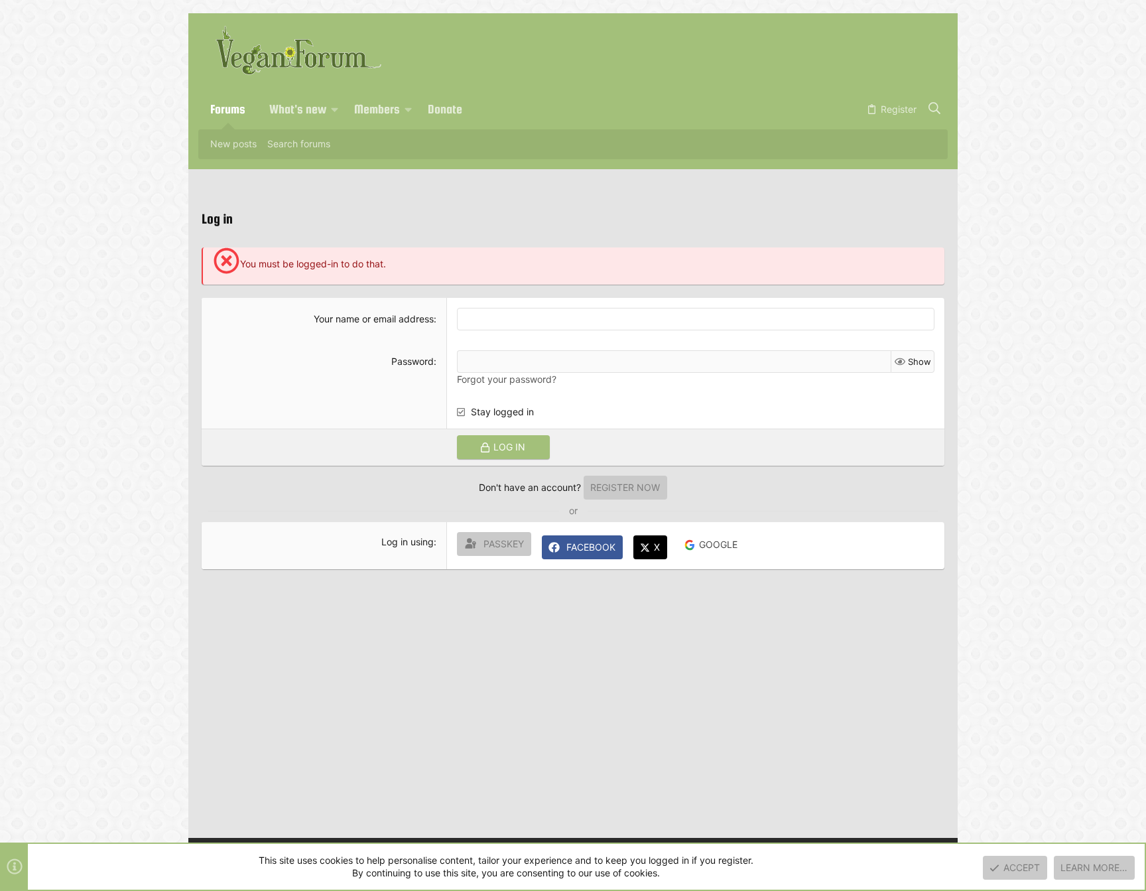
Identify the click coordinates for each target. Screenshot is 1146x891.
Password (412, 361)
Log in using (407, 541)
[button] (335, 109)
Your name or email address (374, 318)
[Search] (935, 109)
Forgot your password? (506, 379)
